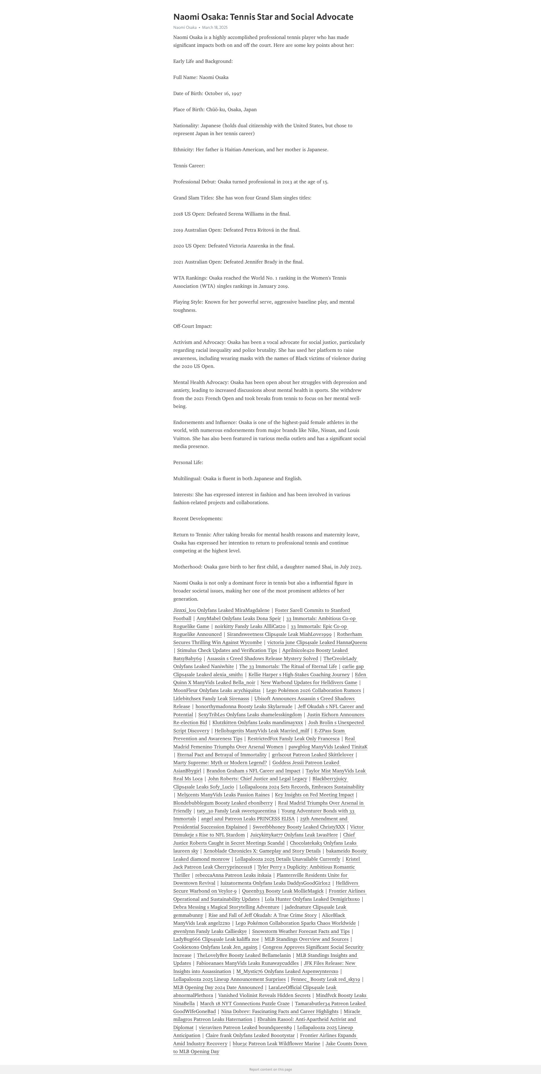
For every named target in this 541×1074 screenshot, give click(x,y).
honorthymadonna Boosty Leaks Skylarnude (244, 706)
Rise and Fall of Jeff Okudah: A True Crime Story (263, 915)
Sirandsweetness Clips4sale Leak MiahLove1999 (279, 634)
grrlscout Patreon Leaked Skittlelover (313, 755)
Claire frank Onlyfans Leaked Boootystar (250, 1035)
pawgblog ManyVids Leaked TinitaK (328, 747)
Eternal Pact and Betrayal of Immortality (222, 755)
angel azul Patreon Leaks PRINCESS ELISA (248, 819)
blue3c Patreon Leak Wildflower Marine (276, 1043)
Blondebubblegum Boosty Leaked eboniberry (223, 803)
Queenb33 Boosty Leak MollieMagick (282, 891)
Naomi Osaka (185, 27)
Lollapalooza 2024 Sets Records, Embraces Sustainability (302, 787)
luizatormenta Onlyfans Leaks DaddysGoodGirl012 (276, 883)
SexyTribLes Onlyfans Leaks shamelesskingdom (250, 714)
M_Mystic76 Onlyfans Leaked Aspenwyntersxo (287, 971)
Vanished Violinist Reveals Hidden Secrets (264, 995)
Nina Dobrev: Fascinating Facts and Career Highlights (279, 1011)
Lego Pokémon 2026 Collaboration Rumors (313, 690)
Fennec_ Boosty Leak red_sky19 (325, 979)
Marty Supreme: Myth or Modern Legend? (220, 762)
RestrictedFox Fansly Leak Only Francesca (294, 738)
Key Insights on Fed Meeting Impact (314, 795)
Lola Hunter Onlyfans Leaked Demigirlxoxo (312, 899)
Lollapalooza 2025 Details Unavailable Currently (287, 859)
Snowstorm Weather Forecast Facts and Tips (301, 931)
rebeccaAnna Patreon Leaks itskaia (233, 875)
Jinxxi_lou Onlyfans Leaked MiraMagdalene (221, 610)
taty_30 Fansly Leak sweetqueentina (236, 811)
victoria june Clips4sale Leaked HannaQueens (317, 642)
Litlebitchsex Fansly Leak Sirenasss (211, 698)
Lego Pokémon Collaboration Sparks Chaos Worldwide (296, 923)
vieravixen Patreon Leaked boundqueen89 (245, 1027)
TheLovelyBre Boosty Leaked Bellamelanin (244, 955)
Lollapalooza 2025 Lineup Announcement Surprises (229, 979)
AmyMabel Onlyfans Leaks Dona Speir (239, 618)
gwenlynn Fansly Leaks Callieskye (210, 931)
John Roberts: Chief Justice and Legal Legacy (257, 779)
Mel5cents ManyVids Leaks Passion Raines (223, 795)
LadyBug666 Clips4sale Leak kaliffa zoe (216, 939)
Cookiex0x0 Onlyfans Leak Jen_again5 (215, 947)
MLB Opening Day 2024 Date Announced (218, 987)
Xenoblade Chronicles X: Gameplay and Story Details (262, 851)
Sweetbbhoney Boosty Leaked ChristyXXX (299, 827)
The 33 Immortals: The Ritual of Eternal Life (288, 666)
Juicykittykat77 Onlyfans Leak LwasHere (294, 835)
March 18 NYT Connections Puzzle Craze (245, 1003)
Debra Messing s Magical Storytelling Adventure (226, 907)
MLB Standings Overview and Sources (307, 939)
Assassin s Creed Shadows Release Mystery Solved (262, 658)
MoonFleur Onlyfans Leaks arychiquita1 (217, 690)
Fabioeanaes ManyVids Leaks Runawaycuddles (247, 963)
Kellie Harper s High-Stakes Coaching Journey (299, 674)
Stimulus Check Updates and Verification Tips (227, 650)
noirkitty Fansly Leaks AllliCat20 (250, 626)
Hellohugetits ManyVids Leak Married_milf (262, 731)
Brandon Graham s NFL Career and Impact (253, 771)
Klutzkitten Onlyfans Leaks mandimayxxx (257, 722)
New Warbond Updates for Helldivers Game (309, 682)
